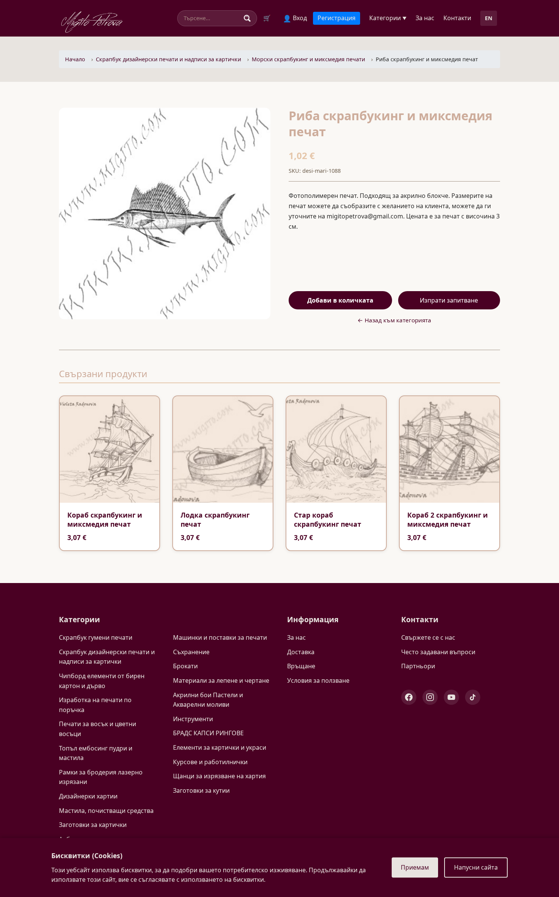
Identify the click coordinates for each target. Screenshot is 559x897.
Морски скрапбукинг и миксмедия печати (308, 59)
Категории (388, 18)
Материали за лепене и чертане (221, 680)
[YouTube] (451, 697)
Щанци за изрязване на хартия (219, 776)
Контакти (457, 18)
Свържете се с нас (428, 637)
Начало (75, 59)
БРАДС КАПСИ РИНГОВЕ (208, 733)
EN (488, 18)
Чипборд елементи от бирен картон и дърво (102, 681)
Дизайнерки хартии (88, 796)
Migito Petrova (91, 20)
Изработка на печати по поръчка (95, 705)
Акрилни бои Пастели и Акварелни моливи (208, 700)
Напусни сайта (476, 867)
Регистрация (337, 18)
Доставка (300, 652)
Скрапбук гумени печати (95, 637)
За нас (425, 18)
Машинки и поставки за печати (220, 637)
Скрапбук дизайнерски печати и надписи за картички (168, 59)
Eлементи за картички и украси (219, 747)
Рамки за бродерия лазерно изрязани (101, 777)
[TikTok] (472, 697)
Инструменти (193, 719)
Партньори (418, 666)
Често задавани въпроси (438, 652)
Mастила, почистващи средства (106, 810)
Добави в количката (340, 300)
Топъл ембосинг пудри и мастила (95, 753)
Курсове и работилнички (210, 762)
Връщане (301, 666)
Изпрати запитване (449, 300)
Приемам (415, 867)
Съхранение (191, 652)
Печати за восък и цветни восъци (97, 729)
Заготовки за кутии (201, 790)
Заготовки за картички (93, 825)
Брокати (185, 666)
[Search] (247, 18)
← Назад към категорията (394, 320)
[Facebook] (408, 697)
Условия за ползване (318, 680)
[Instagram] (430, 697)
